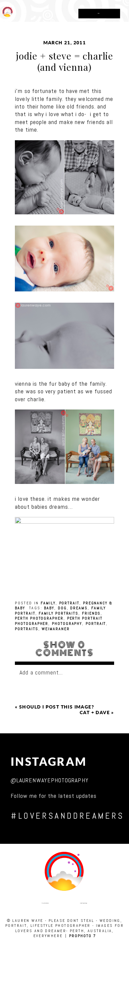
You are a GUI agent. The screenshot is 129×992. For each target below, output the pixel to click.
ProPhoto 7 (82, 935)
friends (91, 613)
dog (62, 608)
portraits (26, 628)
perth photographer (39, 618)
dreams (79, 608)
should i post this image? (56, 707)
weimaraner (55, 628)
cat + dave (95, 712)
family (48, 603)
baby (49, 608)
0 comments (64, 649)
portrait (69, 603)
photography (67, 623)
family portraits (58, 613)
